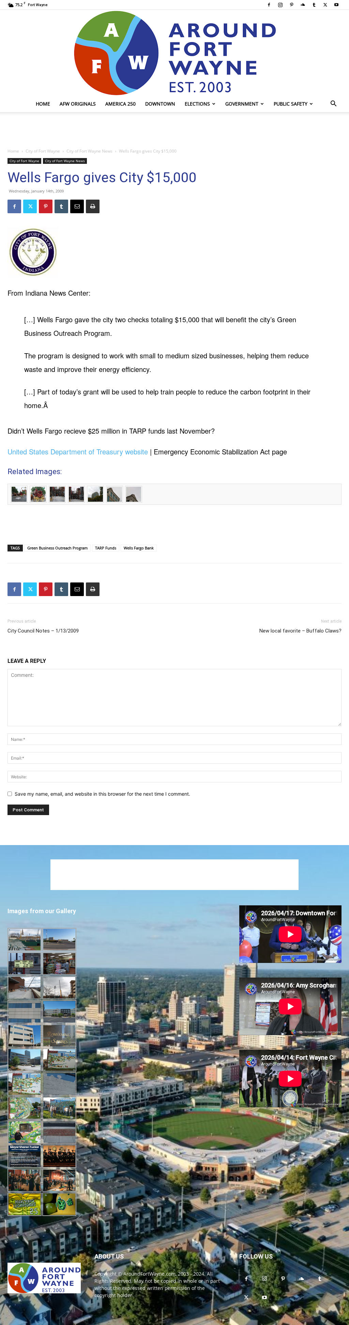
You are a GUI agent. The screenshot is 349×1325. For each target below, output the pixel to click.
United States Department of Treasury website (77, 451)
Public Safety (290, 103)
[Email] (77, 206)
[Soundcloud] (303, 5)
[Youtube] (336, 5)
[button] (333, 104)
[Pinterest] (291, 5)
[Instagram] (280, 5)
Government (241, 103)
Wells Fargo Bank (139, 547)
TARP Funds (105, 547)
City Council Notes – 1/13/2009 (43, 631)
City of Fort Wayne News (89, 151)
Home (43, 103)
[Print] (93, 206)
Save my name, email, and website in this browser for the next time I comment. (102, 794)
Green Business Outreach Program (57, 547)
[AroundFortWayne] (174, 53)
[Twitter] (325, 5)
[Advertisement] (174, 130)
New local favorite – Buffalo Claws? (300, 631)
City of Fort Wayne (43, 151)
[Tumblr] (314, 5)
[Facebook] (269, 5)
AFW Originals (78, 103)
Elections (197, 103)
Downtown (160, 103)
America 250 (120, 103)
